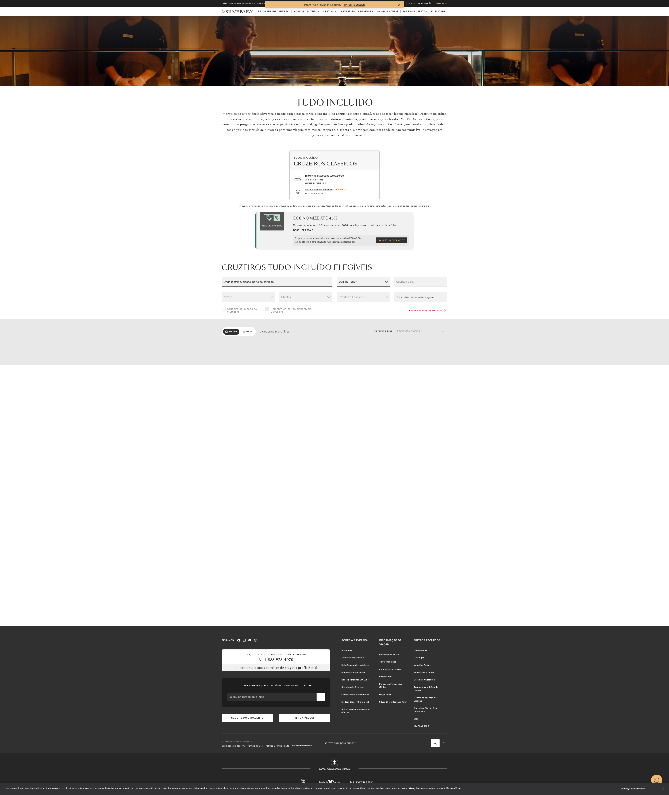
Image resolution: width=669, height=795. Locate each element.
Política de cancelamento (319, 189)
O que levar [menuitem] (385, 694)
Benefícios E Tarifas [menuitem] (424, 672)
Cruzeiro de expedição (242, 310)
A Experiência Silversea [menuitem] (356, 11)
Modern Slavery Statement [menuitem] (355, 702)
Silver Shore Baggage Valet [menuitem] (393, 702)
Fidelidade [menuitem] (438, 11)
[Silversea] (237, 11)
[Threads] (255, 640)
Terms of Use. (453, 788)
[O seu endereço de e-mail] (321, 697)
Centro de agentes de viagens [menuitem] (425, 699)
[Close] (663, 788)
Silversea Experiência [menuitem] (352, 658)
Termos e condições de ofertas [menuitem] (426, 689)
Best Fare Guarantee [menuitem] (424, 680)
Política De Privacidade (277, 746)
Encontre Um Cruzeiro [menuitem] (273, 11)
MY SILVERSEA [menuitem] (421, 726)
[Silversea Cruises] (361, 782)
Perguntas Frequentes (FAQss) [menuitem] (390, 685)
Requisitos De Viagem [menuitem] (390, 669)
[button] (277, 282)
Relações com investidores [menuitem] (355, 665)
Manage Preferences (302, 745)
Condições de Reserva (233, 746)
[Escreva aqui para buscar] (435, 743)
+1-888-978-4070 (350, 238)
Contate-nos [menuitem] (420, 650)
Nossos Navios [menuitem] (387, 11)
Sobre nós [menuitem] (346, 650)
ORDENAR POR (383, 331)
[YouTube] (250, 640)
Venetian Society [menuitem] (423, 665)
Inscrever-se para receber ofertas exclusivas (276, 685)
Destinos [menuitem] (329, 11)
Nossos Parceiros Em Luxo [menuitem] (355, 680)
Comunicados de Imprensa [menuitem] (355, 694)
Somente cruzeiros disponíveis (291, 310)
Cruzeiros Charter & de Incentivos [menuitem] (425, 710)
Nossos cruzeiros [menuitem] (306, 11)
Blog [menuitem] (416, 719)
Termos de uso (255, 746)
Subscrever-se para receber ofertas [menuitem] (355, 711)
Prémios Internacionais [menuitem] (353, 672)
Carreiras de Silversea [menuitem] (352, 687)
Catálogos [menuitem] (419, 658)
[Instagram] (244, 640)
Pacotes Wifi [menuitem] (385, 676)
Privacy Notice (415, 788)
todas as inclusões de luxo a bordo (324, 176)
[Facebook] (239, 640)
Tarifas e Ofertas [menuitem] (415, 11)
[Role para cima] (444, 743)
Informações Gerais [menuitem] (389, 654)
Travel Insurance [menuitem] (387, 662)
